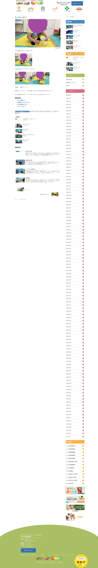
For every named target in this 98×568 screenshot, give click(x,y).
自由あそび (57, 111)
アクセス (63, 554)
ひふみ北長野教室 (70, 467)
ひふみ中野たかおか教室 (71, 480)
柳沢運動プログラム (50, 111)
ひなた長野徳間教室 (70, 464)
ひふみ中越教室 (69, 471)
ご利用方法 (42, 554)
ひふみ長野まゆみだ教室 (71, 474)
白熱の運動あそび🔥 (22, 104)
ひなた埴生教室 (69, 483)
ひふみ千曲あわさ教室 (71, 477)
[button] (83, 16)
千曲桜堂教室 (43, 111)
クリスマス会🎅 (21, 106)
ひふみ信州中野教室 (70, 458)
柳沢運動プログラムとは (24, 554)
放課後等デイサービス (25, 111)
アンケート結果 (55, 554)
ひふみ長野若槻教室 (70, 455)
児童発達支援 (18, 111)
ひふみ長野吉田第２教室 (71, 461)
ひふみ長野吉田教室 (70, 449)
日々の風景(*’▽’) (21, 100)
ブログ (48, 554)
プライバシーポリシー (71, 554)
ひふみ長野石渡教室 (70, 445)
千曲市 (38, 111)
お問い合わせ (78, 3)
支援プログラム (34, 554)
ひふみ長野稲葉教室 (70, 452)
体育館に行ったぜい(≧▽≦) (24, 102)
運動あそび (18, 113)
